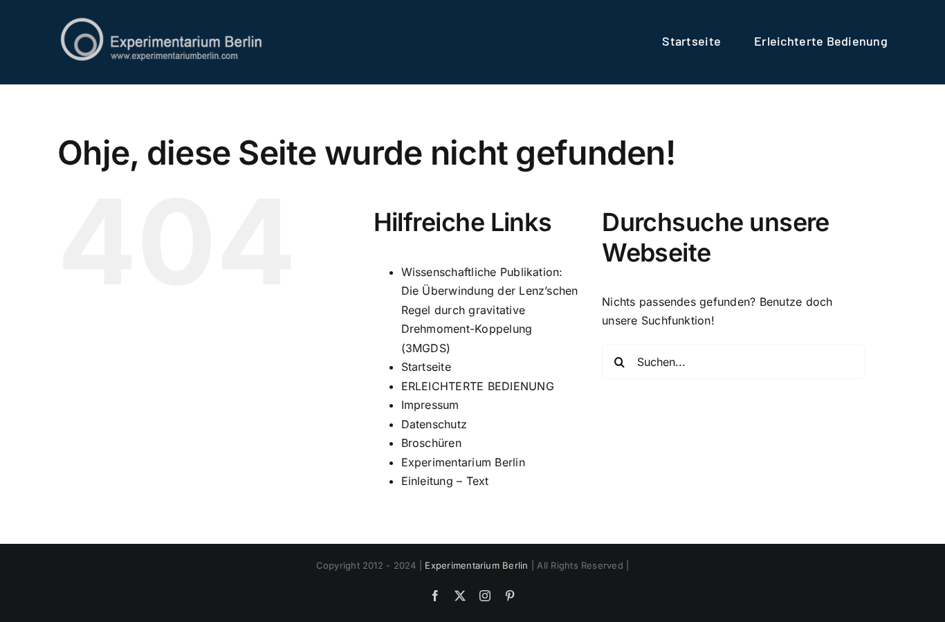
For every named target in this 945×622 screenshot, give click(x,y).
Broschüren (431, 443)
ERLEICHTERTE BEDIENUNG (477, 386)
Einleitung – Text (445, 481)
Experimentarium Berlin (463, 462)
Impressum (430, 405)
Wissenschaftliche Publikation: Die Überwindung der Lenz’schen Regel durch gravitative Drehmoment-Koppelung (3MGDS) (489, 310)
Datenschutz (434, 424)
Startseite (426, 367)
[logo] (161, 21)
